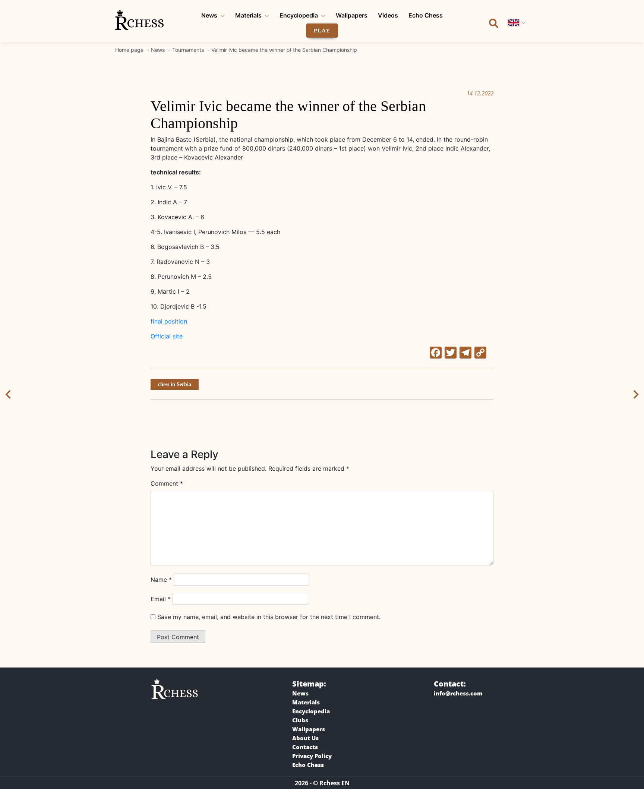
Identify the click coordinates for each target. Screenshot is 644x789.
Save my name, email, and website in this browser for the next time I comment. (269, 617)
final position (169, 321)
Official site (167, 336)
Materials (248, 15)
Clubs (300, 720)
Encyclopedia (299, 15)
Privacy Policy (312, 756)
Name (161, 579)
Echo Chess (425, 15)
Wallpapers (351, 15)
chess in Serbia (174, 384)
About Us (305, 738)
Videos (388, 15)
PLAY (322, 31)
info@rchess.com (458, 693)
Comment (167, 483)
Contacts (305, 747)
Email (161, 599)
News (209, 15)
